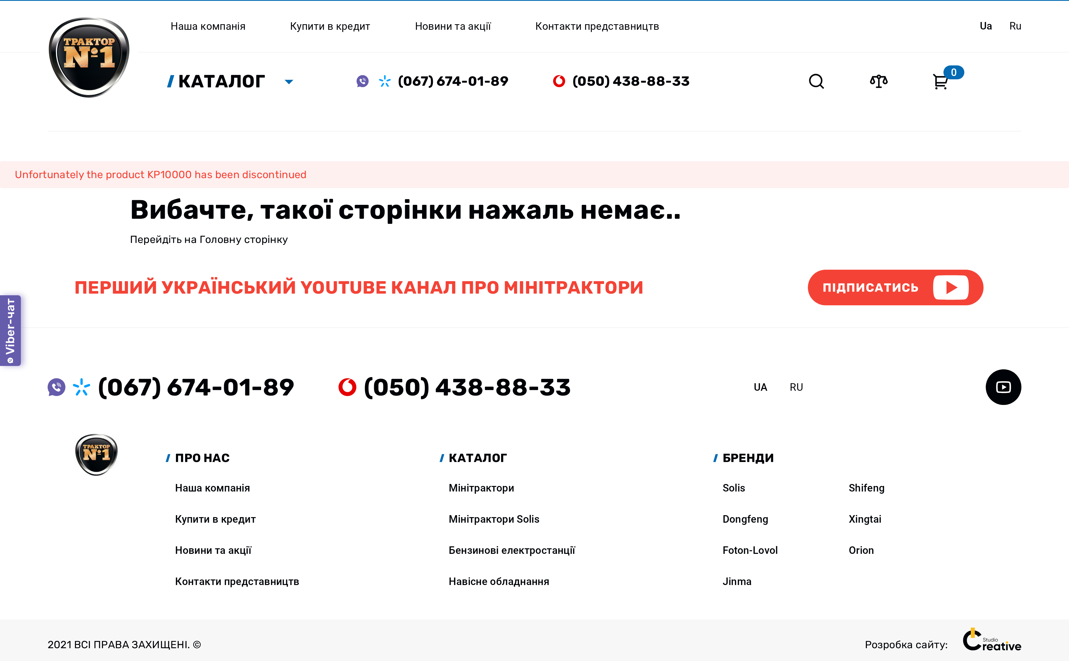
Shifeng (867, 488)
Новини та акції (213, 550)
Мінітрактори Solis (494, 519)
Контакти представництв (237, 581)
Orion (861, 550)
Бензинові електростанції (512, 550)
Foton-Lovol (750, 550)
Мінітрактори (481, 488)
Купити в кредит (215, 519)
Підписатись (871, 288)
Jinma (737, 581)
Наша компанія (212, 488)
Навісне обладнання (499, 581)
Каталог (221, 81)
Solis (734, 488)
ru (1015, 26)
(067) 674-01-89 (453, 81)
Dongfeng (746, 519)
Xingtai (865, 519)
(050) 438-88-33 (631, 81)
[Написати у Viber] (367, 81)
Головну (221, 239)
